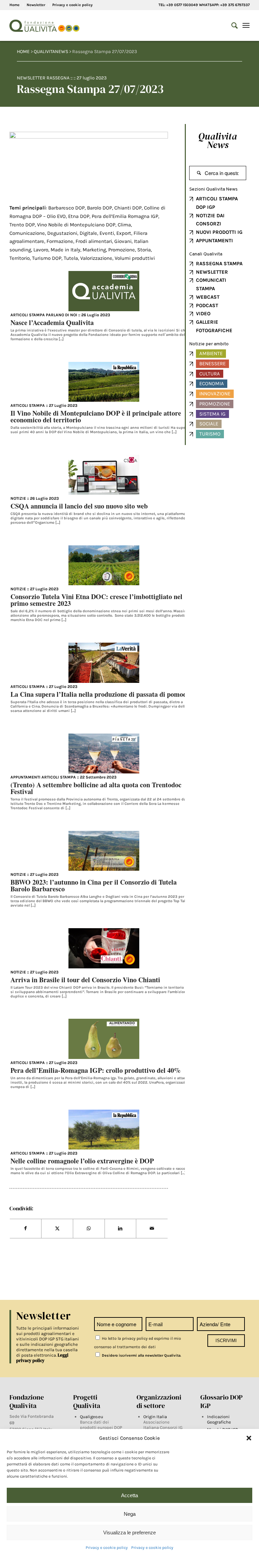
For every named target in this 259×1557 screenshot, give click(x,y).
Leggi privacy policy (42, 1357)
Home (14, 5)
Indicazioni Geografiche (219, 1419)
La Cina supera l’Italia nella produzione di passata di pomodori (102, 694)
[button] (249, 1438)
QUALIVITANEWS (51, 51)
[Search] (231, 25)
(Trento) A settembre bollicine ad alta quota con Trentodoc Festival (95, 788)
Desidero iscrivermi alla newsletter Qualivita (140, 1355)
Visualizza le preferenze (129, 1532)
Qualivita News (217, 140)
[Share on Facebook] (25, 1228)
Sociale (208, 424)
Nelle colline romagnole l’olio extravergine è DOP (82, 1161)
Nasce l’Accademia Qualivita (52, 322)
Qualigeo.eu (91, 1416)
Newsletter (36, 5)
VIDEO (203, 314)
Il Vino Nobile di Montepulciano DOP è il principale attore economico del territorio (95, 416)
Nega (130, 1514)
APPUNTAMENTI (214, 241)
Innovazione (214, 394)
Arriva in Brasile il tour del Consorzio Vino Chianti (85, 980)
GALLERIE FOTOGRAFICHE (214, 326)
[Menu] (246, 26)
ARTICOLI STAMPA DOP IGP (217, 203)
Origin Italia (155, 1416)
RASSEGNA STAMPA (219, 264)
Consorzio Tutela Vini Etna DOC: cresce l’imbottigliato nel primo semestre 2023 (96, 600)
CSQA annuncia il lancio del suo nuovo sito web (79, 506)
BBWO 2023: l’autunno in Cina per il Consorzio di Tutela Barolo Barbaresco (93, 885)
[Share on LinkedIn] (120, 1228)
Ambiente (211, 353)
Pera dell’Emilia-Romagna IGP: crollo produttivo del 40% (95, 1070)
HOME (23, 51)
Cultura (209, 374)
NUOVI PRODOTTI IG (219, 232)
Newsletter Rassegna (43, 78)
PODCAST (207, 305)
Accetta (129, 1495)
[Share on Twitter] (57, 1228)
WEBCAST (208, 297)
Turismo (210, 434)
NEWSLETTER (212, 272)
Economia (211, 383)
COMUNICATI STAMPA (211, 284)
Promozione (214, 404)
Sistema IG (212, 414)
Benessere (212, 364)
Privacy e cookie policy (107, 1547)
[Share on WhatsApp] (89, 1228)
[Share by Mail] (152, 1228)
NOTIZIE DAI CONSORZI (210, 220)
